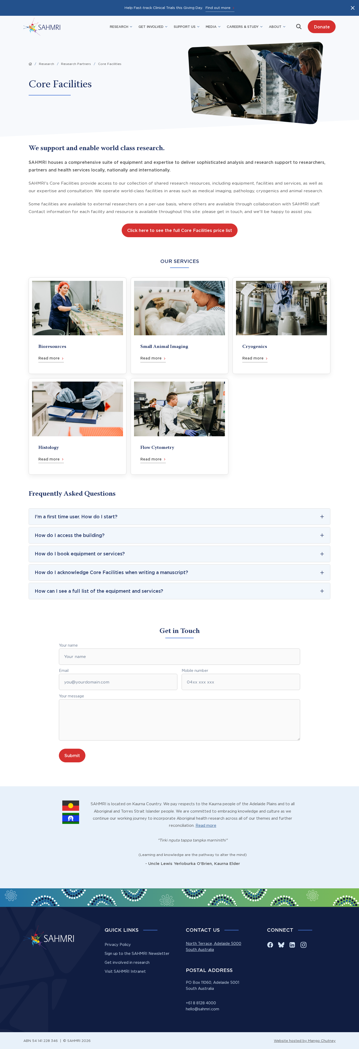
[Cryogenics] (281, 326)
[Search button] (298, 26)
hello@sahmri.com (202, 1009)
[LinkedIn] (292, 945)
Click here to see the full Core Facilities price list (179, 230)
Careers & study (243, 26)
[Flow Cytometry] (179, 426)
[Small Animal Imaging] (179, 326)
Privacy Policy (118, 944)
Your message (71, 696)
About (275, 26)
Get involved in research (127, 962)
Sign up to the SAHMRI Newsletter (137, 953)
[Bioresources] (77, 326)
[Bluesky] (281, 945)
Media (211, 26)
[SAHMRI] (41, 27)
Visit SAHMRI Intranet (125, 971)
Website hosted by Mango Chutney (305, 1040)
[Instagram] (303, 945)
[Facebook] (270, 945)
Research (119, 26)
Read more (206, 825)
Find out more (218, 8)
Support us (185, 26)
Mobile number (195, 670)
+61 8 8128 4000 (201, 1003)
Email (64, 670)
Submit (72, 755)
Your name (68, 645)
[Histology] (77, 426)
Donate (322, 26)
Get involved (151, 26)
